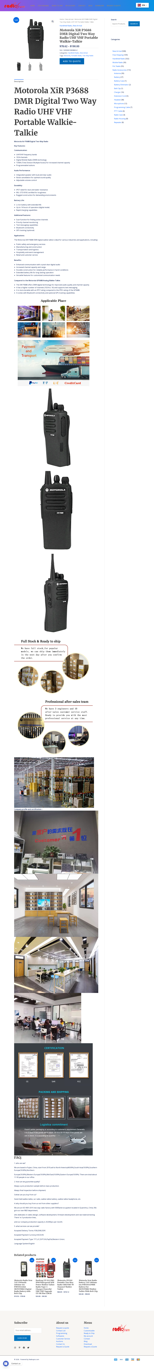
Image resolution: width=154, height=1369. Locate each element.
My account (70, 6)
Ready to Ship (57, 6)
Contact (82, 6)
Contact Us (60, 1344)
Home (32, 6)
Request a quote (62, 1328)
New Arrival (69, 19)
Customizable (43, 6)
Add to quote (72, 61)
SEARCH (134, 24)
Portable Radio (76, 56)
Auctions (59, 1341)
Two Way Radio (87, 56)
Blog (90, 6)
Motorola (67, 56)
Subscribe (22, 1338)
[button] (53, 21)
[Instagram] (15, 1348)
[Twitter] (28, 1348)
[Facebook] (24, 1348)
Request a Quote (114, 6)
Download (99, 6)
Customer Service (63, 1339)
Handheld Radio (66, 26)
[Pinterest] (19, 1348)
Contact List (60, 1330)
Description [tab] (19, 81)
